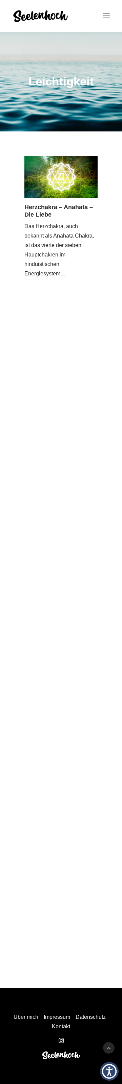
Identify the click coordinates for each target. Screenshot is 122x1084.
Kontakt (61, 1026)
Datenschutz (91, 1017)
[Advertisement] (61, 394)
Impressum (57, 1017)
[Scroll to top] (109, 1047)
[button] (106, 16)
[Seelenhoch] (40, 16)
